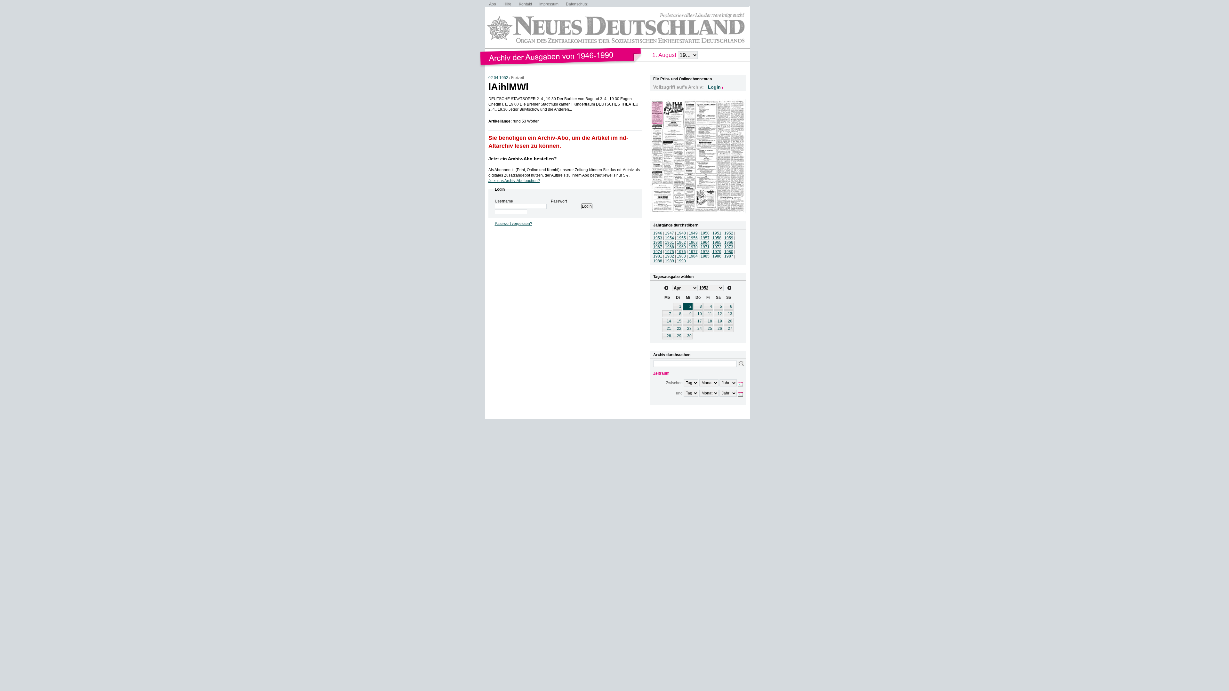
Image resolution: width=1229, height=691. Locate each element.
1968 (669, 247)
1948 (681, 233)
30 (689, 336)
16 (689, 321)
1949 (693, 233)
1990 (681, 261)
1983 (681, 256)
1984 (693, 256)
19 (720, 321)
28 (669, 336)
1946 (657, 233)
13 (730, 314)
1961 (669, 242)
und (679, 393)
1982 (669, 256)
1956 (693, 238)
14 (669, 321)
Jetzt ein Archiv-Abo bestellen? (522, 158)
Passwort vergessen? (513, 223)
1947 (669, 233)
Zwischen (674, 383)
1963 (693, 242)
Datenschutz (577, 4)
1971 (705, 247)
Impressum (548, 4)
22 (679, 328)
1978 (705, 252)
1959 (728, 238)
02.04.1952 (498, 77)
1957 (705, 238)
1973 (728, 247)
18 (710, 321)
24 (699, 328)
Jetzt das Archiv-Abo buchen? (514, 181)
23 (689, 328)
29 (679, 336)
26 (720, 328)
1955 (681, 238)
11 (710, 314)
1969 (681, 247)
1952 (728, 233)
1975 (669, 252)
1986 (716, 256)
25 (710, 328)
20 (730, 321)
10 (699, 314)
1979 (716, 252)
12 (720, 314)
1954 (669, 238)
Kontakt (525, 4)
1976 (681, 252)
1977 (693, 252)
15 (679, 321)
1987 (728, 256)
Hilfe (507, 4)
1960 (657, 242)
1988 (657, 261)
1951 (716, 233)
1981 (657, 256)
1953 (657, 238)
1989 (669, 261)
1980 (728, 252)
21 (669, 328)
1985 (705, 256)
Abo (492, 4)
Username (504, 201)
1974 (657, 252)
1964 (705, 242)
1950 (705, 233)
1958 (716, 238)
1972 (716, 247)
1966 (728, 242)
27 (730, 328)
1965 (716, 242)
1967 (657, 247)
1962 (681, 242)
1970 (693, 247)
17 (699, 321)
